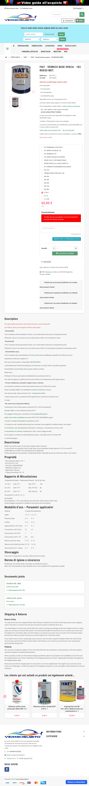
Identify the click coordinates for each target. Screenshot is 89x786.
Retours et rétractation (76, 782)
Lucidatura (49, 46)
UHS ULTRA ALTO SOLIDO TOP (50, 130)
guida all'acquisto (41, 414)
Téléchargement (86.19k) (15, 590)
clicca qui (27, 369)
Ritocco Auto (70, 46)
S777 (33, 410)
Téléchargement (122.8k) (15, 605)
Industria (57, 52)
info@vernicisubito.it (19, 421)
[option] (17, 698)
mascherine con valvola (14, 431)
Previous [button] (4, 696)
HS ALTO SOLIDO (68, 130)
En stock (42, 78)
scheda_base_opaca (14, 598)
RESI (65, 51)
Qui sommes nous (12, 8)
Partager (47, 262)
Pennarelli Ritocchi (30, 52)
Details (48, 274)
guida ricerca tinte (10, 417)
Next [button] (84, 696)
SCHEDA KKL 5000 (13, 583)
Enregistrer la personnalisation (67, 239)
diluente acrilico (31, 390)
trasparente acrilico (38, 393)
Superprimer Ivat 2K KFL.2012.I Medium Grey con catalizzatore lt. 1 (72, 709)
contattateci (21, 417)
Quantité (44, 248)
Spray (59, 46)
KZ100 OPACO (35, 362)
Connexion (68, 21)
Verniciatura (37, 46)
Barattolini (45, 52)
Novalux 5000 (9, 410)
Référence (43, 75)
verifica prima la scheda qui (71, 106)
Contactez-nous (26, 8)
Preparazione (23, 46)
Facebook (7, 769)
